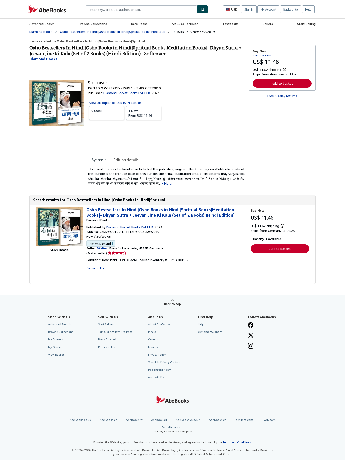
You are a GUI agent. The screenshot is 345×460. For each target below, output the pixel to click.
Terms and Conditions (237, 442)
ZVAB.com (269, 419)
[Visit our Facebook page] (250, 325)
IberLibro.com (244, 419)
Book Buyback (107, 339)
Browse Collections (93, 24)
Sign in (248, 9)
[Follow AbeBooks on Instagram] (250, 346)
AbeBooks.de (108, 419)
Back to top (172, 304)
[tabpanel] (166, 176)
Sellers (268, 24)
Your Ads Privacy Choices (164, 362)
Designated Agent (159, 369)
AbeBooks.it (159, 419)
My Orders (54, 347)
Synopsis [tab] (99, 159)
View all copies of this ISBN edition (115, 103)
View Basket (56, 354)
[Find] (202, 9)
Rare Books (139, 24)
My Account (268, 9)
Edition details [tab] (126, 159)
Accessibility (156, 377)
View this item (262, 55)
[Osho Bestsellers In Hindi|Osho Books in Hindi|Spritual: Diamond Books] (59, 245)
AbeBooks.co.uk (80, 419)
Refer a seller (106, 347)
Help (308, 9)
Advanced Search (41, 24)
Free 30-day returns (282, 96)
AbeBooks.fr (134, 419)
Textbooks (230, 24)
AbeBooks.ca (217, 419)
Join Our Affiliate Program (115, 332)
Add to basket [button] (282, 83)
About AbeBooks (159, 324)
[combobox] (141, 9)
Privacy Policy (157, 354)
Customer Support (210, 332)
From (140, 113)
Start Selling (306, 24)
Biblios (102, 248)
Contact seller (95, 268)
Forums (153, 347)
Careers (153, 339)
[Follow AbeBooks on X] (250, 335)
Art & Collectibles (185, 24)
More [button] (168, 183)
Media (152, 332)
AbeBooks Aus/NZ (188, 419)
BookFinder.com (172, 429)
